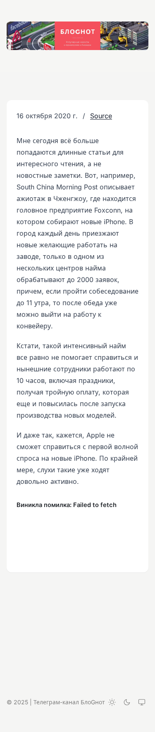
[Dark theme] (127, 702)
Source (101, 116)
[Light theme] (112, 702)
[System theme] (141, 702)
